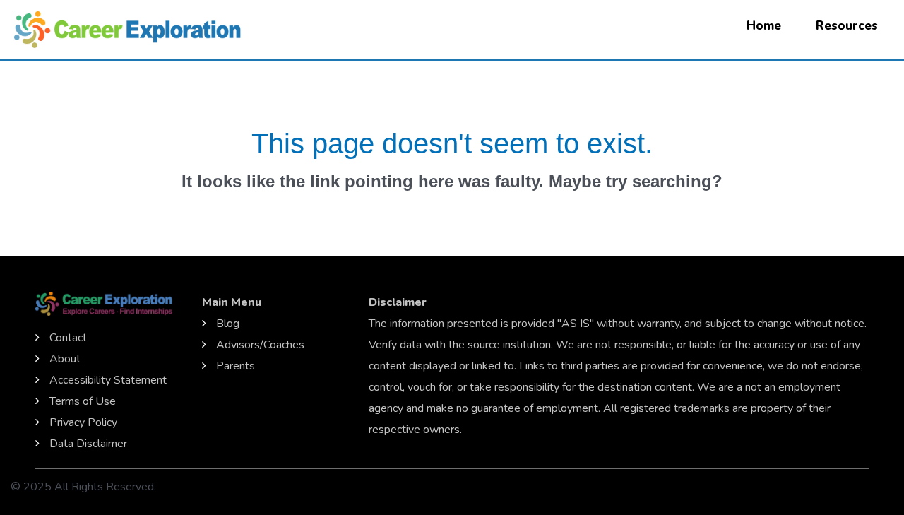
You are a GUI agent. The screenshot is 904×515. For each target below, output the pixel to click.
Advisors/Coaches (260, 345)
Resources (847, 26)
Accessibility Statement (108, 380)
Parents (235, 366)
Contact (68, 337)
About (65, 359)
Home (764, 26)
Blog (227, 323)
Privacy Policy (83, 422)
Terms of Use (82, 401)
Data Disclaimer (88, 443)
